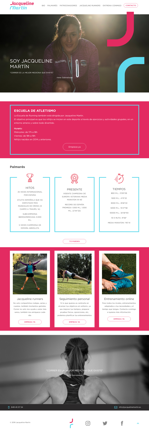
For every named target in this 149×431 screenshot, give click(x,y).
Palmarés (52, 5)
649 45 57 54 (17, 407)
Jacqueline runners (89, 5)
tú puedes (74, 241)
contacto (131, 5)
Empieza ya (75, 147)
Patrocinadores (68, 5)
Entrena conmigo (112, 5)
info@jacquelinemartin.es (130, 407)
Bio (43, 5)
